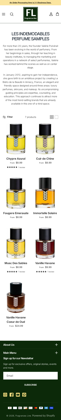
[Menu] (3, 14)
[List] (56, 117)
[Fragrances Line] (30, 14)
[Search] (13, 14)
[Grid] (52, 117)
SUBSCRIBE (30, 384)
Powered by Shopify (43, 415)
